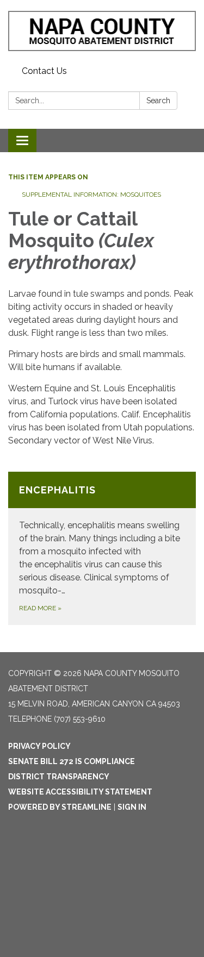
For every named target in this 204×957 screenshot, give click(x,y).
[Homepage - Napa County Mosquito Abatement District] (102, 31)
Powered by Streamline (60, 807)
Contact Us (44, 71)
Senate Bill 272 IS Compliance (71, 761)
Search (158, 100)
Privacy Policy (39, 746)
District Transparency (58, 776)
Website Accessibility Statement (80, 791)
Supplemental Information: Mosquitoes (91, 194)
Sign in (132, 807)
